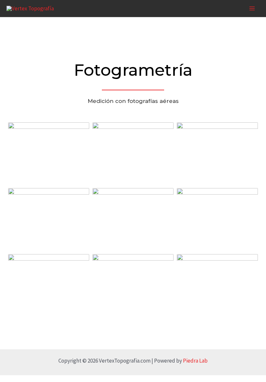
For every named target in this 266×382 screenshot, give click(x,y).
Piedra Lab (195, 360)
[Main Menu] (252, 8)
